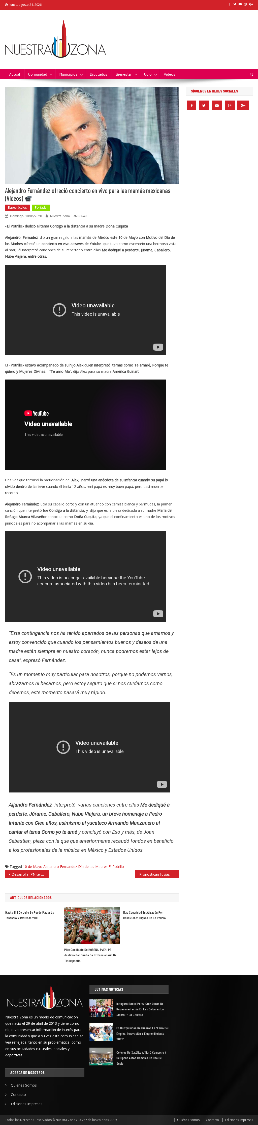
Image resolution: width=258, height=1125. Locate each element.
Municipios (68, 74)
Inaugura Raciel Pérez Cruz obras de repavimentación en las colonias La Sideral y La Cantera (140, 1009)
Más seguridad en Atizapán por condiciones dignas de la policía (144, 915)
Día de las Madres (93, 866)
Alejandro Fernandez (60, 866)
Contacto (18, 1094)
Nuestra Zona (60, 216)
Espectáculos (17, 207)
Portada (41, 207)
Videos (169, 74)
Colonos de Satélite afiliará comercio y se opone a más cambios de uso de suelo (141, 1057)
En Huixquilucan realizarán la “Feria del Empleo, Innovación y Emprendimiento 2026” (142, 1033)
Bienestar (124, 74)
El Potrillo (116, 866)
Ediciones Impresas (26, 1103)
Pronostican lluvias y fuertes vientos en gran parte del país (159, 874)
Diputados (98, 74)
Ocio (148, 74)
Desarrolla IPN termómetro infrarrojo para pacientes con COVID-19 (30, 874)
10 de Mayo (32, 866)
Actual (14, 74)
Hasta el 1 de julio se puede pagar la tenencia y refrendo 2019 (29, 915)
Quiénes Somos (24, 1085)
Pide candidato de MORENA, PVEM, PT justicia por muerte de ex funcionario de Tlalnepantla (90, 955)
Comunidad (37, 74)
